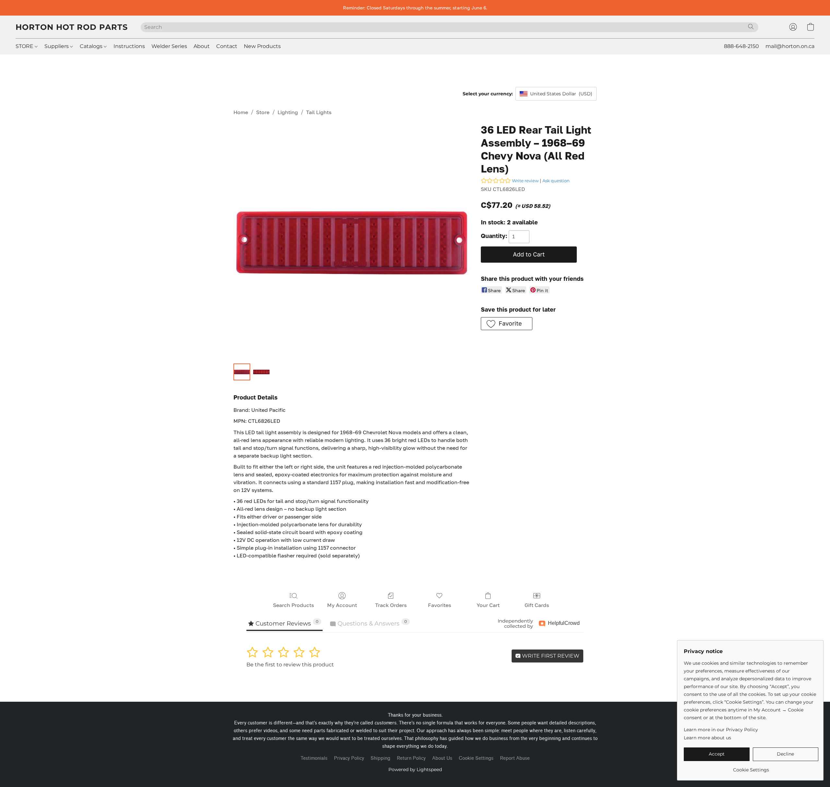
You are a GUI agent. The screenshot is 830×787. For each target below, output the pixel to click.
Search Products (293, 605)
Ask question (556, 180)
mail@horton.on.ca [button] (789, 46)
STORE (25, 46)
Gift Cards (537, 605)
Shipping (380, 758)
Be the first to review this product (290, 665)
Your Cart (488, 605)
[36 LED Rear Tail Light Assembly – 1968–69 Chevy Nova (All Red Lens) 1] (261, 372)
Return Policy (411, 758)
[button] (72, 27)
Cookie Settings (476, 758)
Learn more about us (707, 738)
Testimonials (314, 758)
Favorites (439, 605)
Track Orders (391, 605)
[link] (751, 767)
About (202, 46)
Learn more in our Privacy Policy (721, 730)
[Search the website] (751, 26)
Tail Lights (318, 112)
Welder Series (169, 46)
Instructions (129, 46)
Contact (226, 46)
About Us (442, 758)
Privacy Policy (349, 758)
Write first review (550, 656)
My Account (342, 605)
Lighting (288, 112)
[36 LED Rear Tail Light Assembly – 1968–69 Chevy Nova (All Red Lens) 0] (241, 372)
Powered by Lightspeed (415, 769)
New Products (262, 46)
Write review (525, 180)
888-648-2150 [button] (741, 46)
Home (240, 112)
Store (262, 112)
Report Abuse (515, 758)
